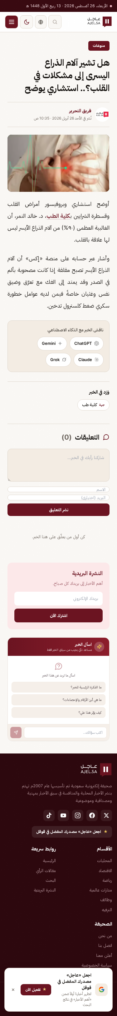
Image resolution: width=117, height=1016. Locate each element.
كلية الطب (58, 215)
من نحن (105, 935)
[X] (106, 815)
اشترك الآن (58, 615)
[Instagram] (77, 815)
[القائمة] (11, 21)
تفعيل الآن (35, 989)
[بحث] (54, 22)
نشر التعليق (58, 509)
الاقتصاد (105, 870)
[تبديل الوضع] (26, 21)
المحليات (104, 860)
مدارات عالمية (101, 889)
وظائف (106, 899)
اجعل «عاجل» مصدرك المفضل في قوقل (72, 831)
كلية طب (93, 404)
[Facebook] (92, 815)
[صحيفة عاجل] (99, 22)
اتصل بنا (105, 945)
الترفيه (107, 909)
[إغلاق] (13, 989)
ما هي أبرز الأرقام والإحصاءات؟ (82, 699)
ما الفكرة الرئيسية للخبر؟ (86, 687)
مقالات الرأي (46, 870)
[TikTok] (49, 815)
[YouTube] (63, 815)
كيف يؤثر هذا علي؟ (90, 712)
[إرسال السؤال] (16, 732)
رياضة (107, 880)
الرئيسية (49, 860)
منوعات (99, 45)
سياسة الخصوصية (97, 964)
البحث (51, 880)
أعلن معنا (104, 955)
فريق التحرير (80, 111)
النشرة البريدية (45, 889)
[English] (40, 21)
